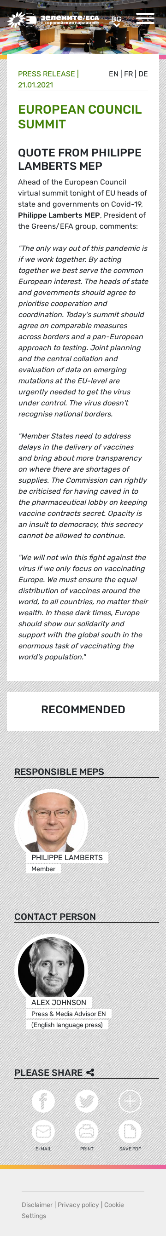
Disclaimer (37, 1205)
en (114, 73)
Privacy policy (78, 1205)
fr (128, 73)
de (143, 73)
